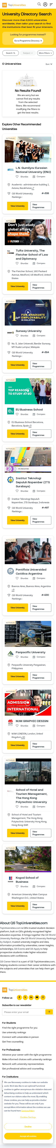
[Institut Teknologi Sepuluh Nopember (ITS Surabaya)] (10, 479)
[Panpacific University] (10, 653)
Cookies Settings (28, 1117)
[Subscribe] (49, 1011)
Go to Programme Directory (27, 40)
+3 (30, 425)
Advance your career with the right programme (27, 1054)
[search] (39, 4)
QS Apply (35, 948)
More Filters (44, 53)
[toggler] (51, 4)
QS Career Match (9, 961)
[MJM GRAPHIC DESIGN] (10, 722)
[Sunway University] (10, 332)
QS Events (19, 948)
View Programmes (38, 206)
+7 (33, 188)
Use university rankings (14, 1032)
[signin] (45, 4)
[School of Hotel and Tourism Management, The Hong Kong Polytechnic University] (10, 791)
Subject (27, 53)
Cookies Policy (27, 1110)
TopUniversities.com (10, 928)
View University (18, 206)
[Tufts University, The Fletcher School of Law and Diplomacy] (10, 252)
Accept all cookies (28, 1136)
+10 (23, 737)
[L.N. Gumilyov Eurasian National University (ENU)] (10, 169)
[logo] (14, 4)
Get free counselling (12, 1041)
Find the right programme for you (19, 1027)
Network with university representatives (23, 1064)
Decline (28, 1126)
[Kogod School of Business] (10, 879)
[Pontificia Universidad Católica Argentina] (10, 571)
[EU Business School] (10, 411)
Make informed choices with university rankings (27, 1059)
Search (9, 53)
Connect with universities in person (20, 1037)
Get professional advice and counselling (23, 1068)
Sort (48, 64)
